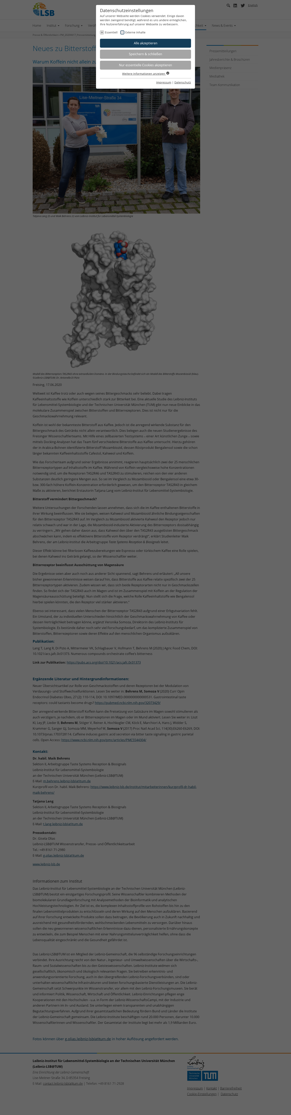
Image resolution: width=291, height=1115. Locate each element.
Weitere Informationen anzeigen (144, 74)
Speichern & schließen (145, 54)
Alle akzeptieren (145, 43)
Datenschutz (182, 82)
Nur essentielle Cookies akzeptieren (145, 65)
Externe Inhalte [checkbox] (135, 32)
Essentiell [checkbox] (111, 32)
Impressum (163, 82)
